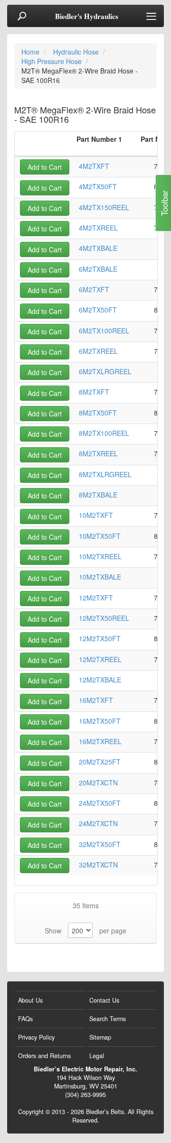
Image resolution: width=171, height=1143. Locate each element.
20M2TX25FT (100, 761)
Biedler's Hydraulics (86, 16)
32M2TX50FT (100, 844)
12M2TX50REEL (104, 618)
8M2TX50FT (98, 412)
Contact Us (104, 1000)
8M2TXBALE (98, 494)
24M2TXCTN (98, 823)
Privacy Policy (36, 1037)
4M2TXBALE (98, 248)
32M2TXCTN (98, 864)
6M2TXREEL (98, 351)
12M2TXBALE (100, 679)
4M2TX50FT (98, 186)
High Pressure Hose (52, 61)
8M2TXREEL (98, 453)
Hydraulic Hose (77, 51)
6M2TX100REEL (104, 330)
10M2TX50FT (100, 536)
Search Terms (107, 1018)
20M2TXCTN (98, 782)
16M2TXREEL (100, 741)
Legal (96, 1055)
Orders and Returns (44, 1055)
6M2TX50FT (98, 309)
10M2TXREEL (100, 556)
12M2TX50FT (100, 638)
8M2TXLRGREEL (105, 474)
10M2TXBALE (100, 576)
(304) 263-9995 (85, 1094)
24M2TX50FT (100, 803)
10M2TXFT (96, 515)
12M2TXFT (96, 597)
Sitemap (100, 1037)
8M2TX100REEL (104, 433)
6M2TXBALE (98, 269)
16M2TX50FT (100, 721)
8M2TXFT (94, 391)
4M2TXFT (94, 166)
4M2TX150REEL (104, 207)
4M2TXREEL (98, 227)
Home (31, 51)
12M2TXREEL (100, 659)
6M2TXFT (94, 289)
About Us (30, 1000)
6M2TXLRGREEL (105, 371)
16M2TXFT (96, 700)
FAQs (25, 1018)
